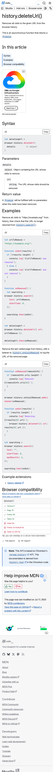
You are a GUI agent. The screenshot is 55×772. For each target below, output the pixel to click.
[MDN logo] (7, 641)
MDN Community (10, 704)
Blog (4, 672)
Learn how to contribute (16, 591)
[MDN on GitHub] (3, 654)
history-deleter (14, 483)
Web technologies (11, 736)
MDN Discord (8, 719)
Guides (5, 746)
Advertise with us (10, 681)
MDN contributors (16, 603)
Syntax (6, 55)
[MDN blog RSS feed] (23, 654)
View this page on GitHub (16, 607)
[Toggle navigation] (50, 3)
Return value (11, 194)
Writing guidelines (10, 714)
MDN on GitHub (9, 723)
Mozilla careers (9, 677)
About (5, 667)
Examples (8, 60)
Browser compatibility (13, 64)
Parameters (10, 159)
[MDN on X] (13, 654)
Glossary (6, 756)
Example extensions (16, 477)
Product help (8, 691)
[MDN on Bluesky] (8, 654)
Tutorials (6, 751)
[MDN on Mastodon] (18, 654)
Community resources (12, 709)
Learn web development (13, 741)
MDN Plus (7, 686)
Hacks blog (7, 760)
